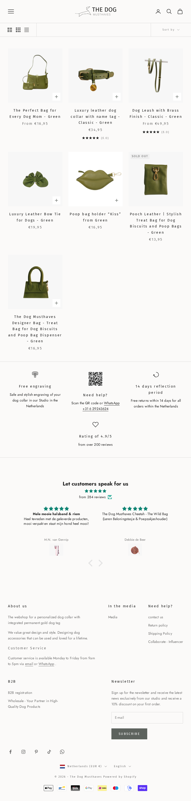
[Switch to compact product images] (26, 30)
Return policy (158, 625)
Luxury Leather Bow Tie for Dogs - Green (35, 217)
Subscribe (129, 734)
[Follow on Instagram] (23, 751)
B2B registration (20, 692)
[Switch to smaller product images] (18, 30)
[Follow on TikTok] (49, 751)
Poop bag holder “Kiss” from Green (95, 217)
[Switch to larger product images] (9, 30)
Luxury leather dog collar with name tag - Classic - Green (95, 116)
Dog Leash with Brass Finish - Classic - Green (156, 113)
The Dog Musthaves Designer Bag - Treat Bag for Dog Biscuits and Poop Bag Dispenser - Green (35, 329)
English (120, 766)
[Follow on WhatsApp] (62, 751)
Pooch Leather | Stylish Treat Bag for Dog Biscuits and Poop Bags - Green (156, 223)
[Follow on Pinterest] (36, 751)
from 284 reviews (92, 496)
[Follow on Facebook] (10, 751)
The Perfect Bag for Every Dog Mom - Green (35, 113)
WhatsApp (46, 663)
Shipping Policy (160, 633)
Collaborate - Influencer (165, 641)
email (29, 663)
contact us (155, 617)
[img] (95, 491)
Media (113, 617)
